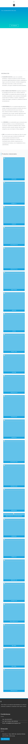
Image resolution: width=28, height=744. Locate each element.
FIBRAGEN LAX (14, 580)
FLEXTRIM (14, 372)
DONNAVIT (14, 224)
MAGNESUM (14, 536)
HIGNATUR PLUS (14, 269)
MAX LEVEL (14, 666)
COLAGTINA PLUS (14, 244)
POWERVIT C (14, 203)
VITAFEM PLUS (14, 600)
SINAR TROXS (14, 289)
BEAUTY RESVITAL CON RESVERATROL (14, 516)
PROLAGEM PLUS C (14, 621)
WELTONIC (14, 645)
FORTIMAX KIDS (14, 486)
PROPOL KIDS (14, 351)
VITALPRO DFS (14, 416)
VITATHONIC (13, 179)
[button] (14, 25)
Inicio (2, 10)
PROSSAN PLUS (14, 392)
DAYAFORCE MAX (14, 461)
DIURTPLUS (14, 437)
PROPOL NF (14, 556)
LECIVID (14, 331)
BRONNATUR (14, 510)
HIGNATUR (14, 310)
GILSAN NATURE (7, 10)
